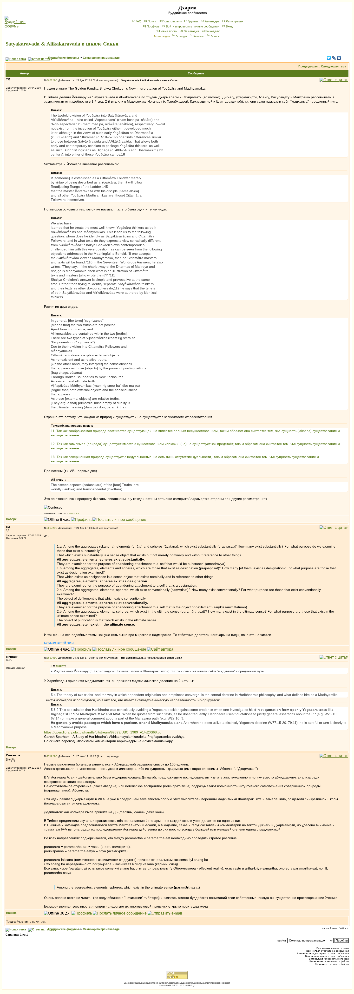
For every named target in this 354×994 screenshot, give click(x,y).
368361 (51, 657)
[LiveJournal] (333, 58)
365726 (51, 528)
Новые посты (168, 31)
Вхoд (229, 26)
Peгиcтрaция (234, 21)
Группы (193, 21)
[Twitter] (328, 58)
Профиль (153, 26)
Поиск (152, 21)
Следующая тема (333, 66)
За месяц (215, 36)
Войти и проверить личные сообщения (192, 26)
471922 (51, 756)
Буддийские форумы (63, 57)
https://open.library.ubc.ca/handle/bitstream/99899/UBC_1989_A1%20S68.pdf (103, 732)
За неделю (212, 31)
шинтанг (74, 513)
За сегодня (191, 31)
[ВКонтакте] (338, 58)
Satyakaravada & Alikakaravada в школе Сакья (62, 44)
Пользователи (172, 21)
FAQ (138, 21)
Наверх (11, 519)
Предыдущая (308, 66)
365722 (51, 80)
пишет (60, 666)
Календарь (211, 21)
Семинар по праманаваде (101, 57)
